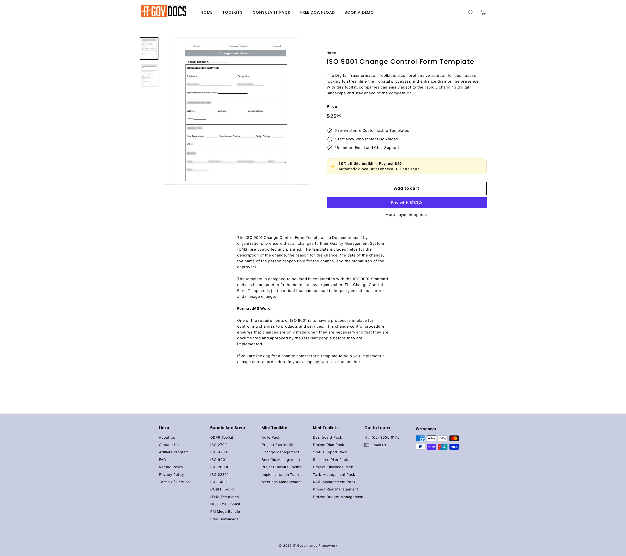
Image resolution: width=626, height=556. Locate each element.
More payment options (406, 214)
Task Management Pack (334, 474)
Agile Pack (271, 437)
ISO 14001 (219, 482)
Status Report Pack (330, 452)
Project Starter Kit (277, 445)
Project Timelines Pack (333, 467)
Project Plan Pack (328, 445)
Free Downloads (224, 519)
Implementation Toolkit (282, 474)
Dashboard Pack (327, 437)
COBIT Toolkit (222, 489)
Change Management (280, 452)
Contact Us (169, 445)
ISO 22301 (219, 474)
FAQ (162, 459)
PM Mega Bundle (225, 511)
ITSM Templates (224, 497)
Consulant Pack (272, 12)
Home (206, 12)
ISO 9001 (218, 459)
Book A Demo (359, 12)
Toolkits (232, 12)
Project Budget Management (338, 497)
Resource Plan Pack (330, 459)
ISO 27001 (219, 445)
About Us (167, 437)
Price (332, 106)
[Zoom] (236, 110)
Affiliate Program (174, 452)
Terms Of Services (175, 482)
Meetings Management (282, 482)
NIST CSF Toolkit (225, 504)
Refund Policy (171, 467)
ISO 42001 (219, 452)
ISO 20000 (220, 467)
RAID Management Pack (334, 482)
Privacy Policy (171, 474)
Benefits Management (281, 459)
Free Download (317, 12)
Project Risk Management (335, 489)
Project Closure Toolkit (282, 467)
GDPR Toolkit (221, 437)
